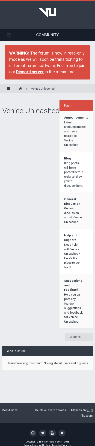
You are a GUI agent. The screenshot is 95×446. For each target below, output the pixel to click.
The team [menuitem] (86, 415)
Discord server (30, 71)
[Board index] (20, 88)
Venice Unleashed (43, 88)
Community (47, 34)
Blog (67, 158)
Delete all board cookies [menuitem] (50, 410)
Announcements (76, 117)
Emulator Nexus (47, 441)
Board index (10, 410)
